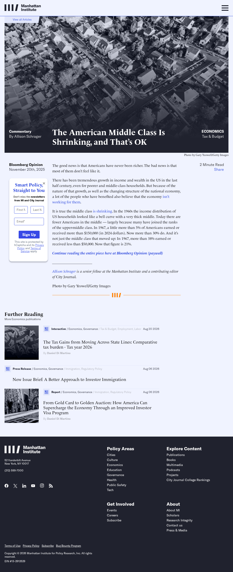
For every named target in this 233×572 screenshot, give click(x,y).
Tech (110, 490)
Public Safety (116, 485)
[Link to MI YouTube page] (33, 486)
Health (111, 480)
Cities (111, 455)
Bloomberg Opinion (26, 165)
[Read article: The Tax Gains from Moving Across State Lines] (22, 343)
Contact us (174, 525)
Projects (172, 475)
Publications (176, 455)
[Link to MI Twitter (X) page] (15, 486)
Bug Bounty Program (68, 545)
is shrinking (102, 210)
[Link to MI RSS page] (51, 487)
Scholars (173, 515)
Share (219, 169)
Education (114, 470)
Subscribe (114, 520)
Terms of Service (31, 249)
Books (171, 460)
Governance (115, 475)
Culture (112, 460)
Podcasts (173, 470)
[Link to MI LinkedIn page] (24, 487)
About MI (173, 510)
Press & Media (177, 530)
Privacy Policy (31, 545)
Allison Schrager (27, 136)
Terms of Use (12, 545)
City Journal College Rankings (188, 480)
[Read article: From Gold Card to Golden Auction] (22, 406)
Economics (213, 131)
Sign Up (29, 234)
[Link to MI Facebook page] (6, 487)
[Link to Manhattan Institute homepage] (25, 452)
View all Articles (22, 19)
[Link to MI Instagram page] (42, 487)
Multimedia (175, 465)
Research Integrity (179, 520)
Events (112, 510)
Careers (112, 515)
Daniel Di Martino (59, 353)
